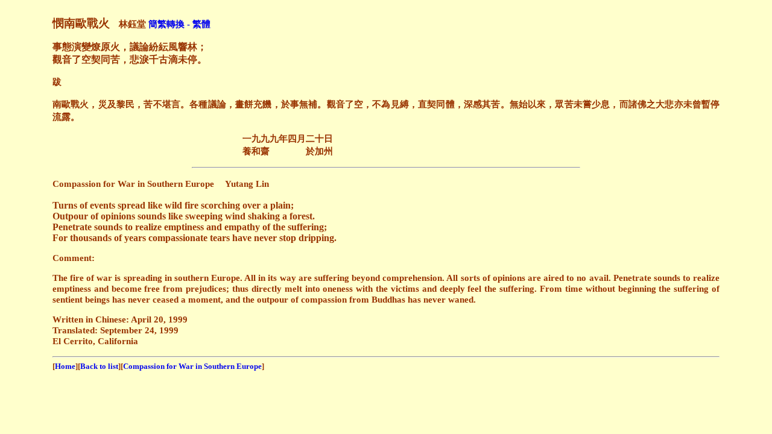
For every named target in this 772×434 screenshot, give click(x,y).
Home (65, 366)
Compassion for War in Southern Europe (192, 366)
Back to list (99, 366)
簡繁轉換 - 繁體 (179, 24)
